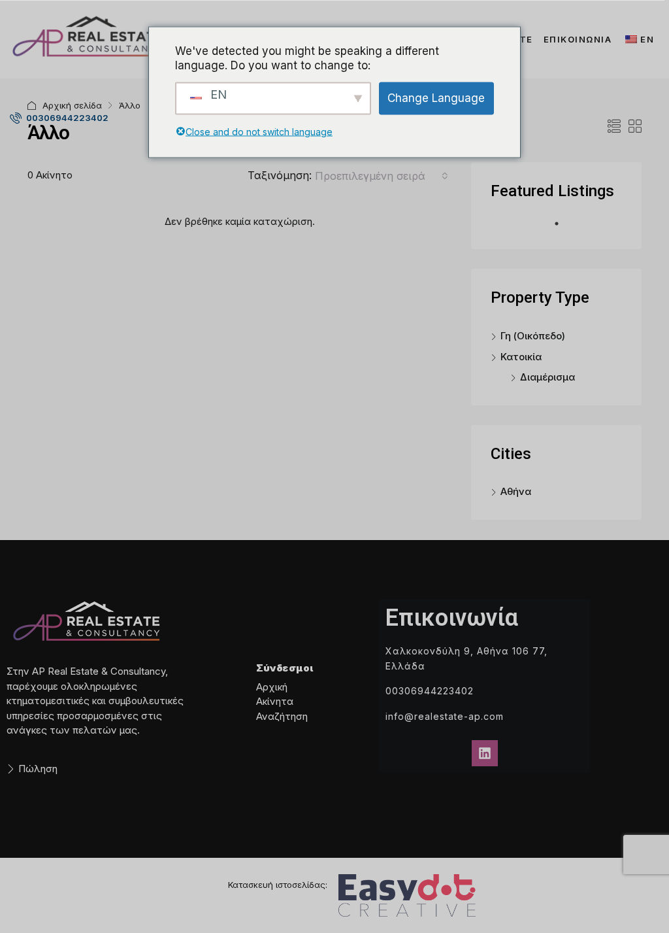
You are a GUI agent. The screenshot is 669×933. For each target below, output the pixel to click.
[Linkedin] (485, 753)
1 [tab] (563, 228)
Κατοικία (521, 356)
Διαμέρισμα (547, 377)
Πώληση (37, 768)
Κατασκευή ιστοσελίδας (276, 884)
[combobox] (381, 176)
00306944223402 (66, 117)
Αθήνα (515, 491)
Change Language (436, 98)
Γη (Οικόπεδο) (532, 336)
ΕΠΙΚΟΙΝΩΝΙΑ (578, 39)
